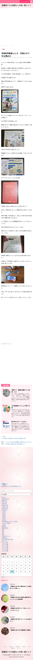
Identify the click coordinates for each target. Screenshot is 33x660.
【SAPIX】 (4, 503)
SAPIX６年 (5, 508)
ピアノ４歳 (5, 544)
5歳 (3, 533)
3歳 (3, 529)
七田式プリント (6, 536)
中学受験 (5, 438)
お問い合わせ (5, 498)
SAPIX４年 (5, 505)
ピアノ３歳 (5, 542)
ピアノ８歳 (5, 550)
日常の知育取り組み (7, 539)
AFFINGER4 (21, 657)
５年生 (4, 518)
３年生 (4, 515)
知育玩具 (4, 537)
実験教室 (21, 438)
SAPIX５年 (5, 507)
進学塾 (4, 526)
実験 (17, 438)
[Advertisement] (16, 26)
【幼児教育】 (5, 528)
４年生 (4, 516)
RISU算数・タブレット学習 (9, 521)
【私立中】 (4, 500)
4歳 (3, 531)
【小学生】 (4, 510)
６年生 (4, 520)
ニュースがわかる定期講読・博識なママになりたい (18, 442)
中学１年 (4, 502)
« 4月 (2, 577)
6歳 (3, 534)
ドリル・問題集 (6, 523)
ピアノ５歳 (5, 546)
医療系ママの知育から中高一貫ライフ (16, 5)
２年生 (4, 513)
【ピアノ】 (4, 541)
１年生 (4, 436)
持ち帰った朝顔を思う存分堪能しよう (15, 444)
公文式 (4, 524)
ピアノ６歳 (5, 547)
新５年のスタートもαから (19, 421)
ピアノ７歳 (5, 549)
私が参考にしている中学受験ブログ (11, 486)
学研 (15, 438)
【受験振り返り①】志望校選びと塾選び (20, 630)
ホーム (3, 497)
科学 (25, 438)
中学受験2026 (10, 438)
